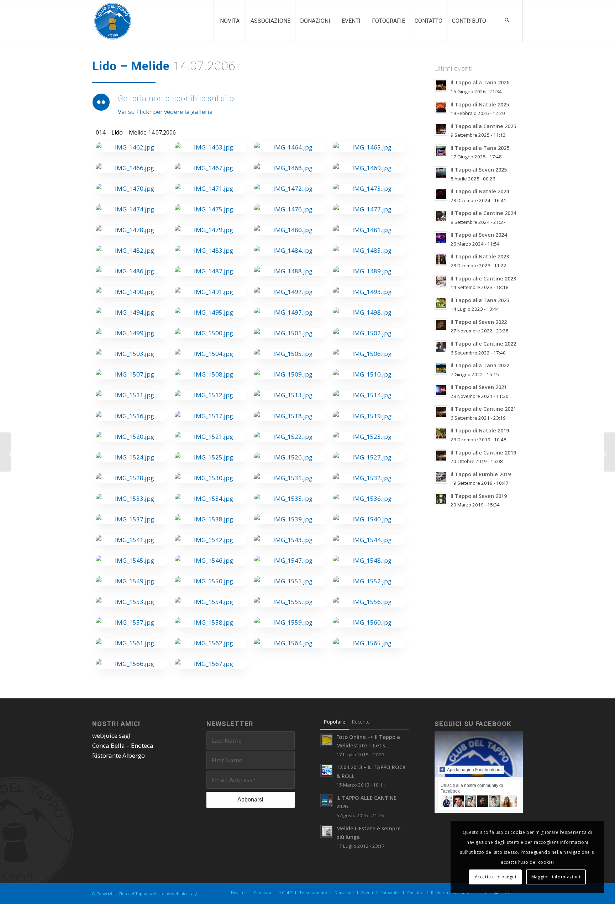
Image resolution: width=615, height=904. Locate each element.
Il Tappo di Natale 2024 (480, 191)
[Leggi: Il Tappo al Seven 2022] (441, 325)
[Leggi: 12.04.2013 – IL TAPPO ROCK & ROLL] (326, 770)
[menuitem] (230, 21)
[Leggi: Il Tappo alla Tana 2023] (441, 303)
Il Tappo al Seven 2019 (479, 496)
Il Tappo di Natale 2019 (480, 430)
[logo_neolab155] (113, 21)
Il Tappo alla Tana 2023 (480, 300)
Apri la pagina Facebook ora (474, 769)
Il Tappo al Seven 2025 (479, 169)
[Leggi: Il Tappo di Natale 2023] (441, 259)
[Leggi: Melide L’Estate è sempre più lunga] (326, 831)
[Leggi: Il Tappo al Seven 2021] (441, 390)
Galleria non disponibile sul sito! (177, 98)
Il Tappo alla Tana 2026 (480, 82)
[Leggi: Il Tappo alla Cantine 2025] (441, 129)
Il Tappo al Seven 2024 (479, 234)
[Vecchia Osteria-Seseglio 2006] (5, 452)
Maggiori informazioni (555, 877)
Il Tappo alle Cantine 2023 (483, 278)
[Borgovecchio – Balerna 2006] (609, 452)
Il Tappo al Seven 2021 (479, 387)
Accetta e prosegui (495, 877)
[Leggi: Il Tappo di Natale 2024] (441, 194)
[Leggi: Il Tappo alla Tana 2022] (441, 368)
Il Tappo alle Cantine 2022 (483, 343)
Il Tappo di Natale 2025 (480, 104)
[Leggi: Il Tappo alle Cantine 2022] (441, 346)
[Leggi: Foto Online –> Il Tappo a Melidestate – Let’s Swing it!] (326, 740)
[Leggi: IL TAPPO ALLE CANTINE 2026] (326, 800)
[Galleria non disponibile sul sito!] (101, 102)
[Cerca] (507, 21)
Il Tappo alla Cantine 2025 (483, 126)
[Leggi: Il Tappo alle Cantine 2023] (441, 281)
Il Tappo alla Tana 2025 (480, 147)
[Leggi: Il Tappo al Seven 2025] (441, 172)
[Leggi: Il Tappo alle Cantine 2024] (441, 216)
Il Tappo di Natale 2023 (480, 256)
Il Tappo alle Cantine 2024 (483, 213)
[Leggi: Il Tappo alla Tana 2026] (441, 85)
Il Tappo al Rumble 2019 (481, 474)
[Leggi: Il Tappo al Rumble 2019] (441, 477)
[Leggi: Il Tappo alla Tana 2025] (441, 150)
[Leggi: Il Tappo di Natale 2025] (441, 107)
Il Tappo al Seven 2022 (479, 322)
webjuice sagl (111, 735)
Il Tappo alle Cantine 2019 (483, 452)
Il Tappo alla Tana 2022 (480, 365)
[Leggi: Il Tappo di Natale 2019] (441, 433)
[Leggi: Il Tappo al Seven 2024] (441, 237)
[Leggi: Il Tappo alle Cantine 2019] (441, 455)
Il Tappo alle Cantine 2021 (483, 408)
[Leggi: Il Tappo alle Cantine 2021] (441, 411)
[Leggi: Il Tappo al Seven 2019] (441, 499)
